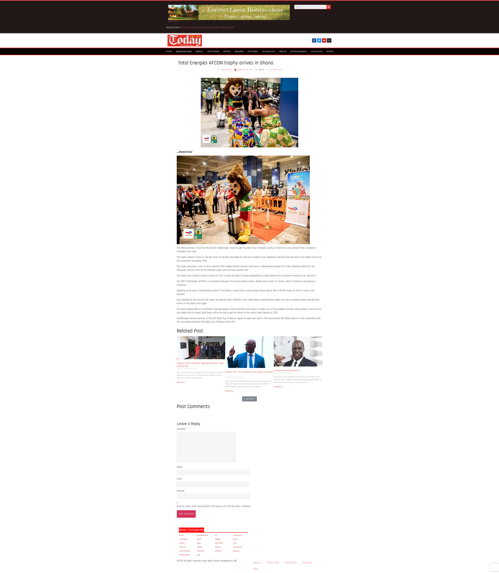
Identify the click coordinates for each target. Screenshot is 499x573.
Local (235, 543)
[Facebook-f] (314, 40)
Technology (268, 51)
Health (283, 51)
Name (179, 467)
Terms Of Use (291, 562)
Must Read (219, 543)
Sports (227, 51)
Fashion (218, 547)
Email (179, 478)
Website (180, 490)
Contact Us (307, 562)
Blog (198, 555)
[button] (249, 398)
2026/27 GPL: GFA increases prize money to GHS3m (249, 373)
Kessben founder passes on (287, 370)
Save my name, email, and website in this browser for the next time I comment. (214, 506)
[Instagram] (329, 40)
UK (216, 535)
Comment (182, 429)
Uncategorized (202, 535)
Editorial (253, 51)
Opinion (182, 543)
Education (316, 51)
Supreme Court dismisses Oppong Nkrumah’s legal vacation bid (200, 365)
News (199, 543)
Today (168, 51)
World (199, 51)
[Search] (328, 7)
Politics (235, 539)
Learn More (173, 21)
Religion (218, 539)
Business (239, 51)
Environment (237, 547)
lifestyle (182, 547)
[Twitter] (319, 40)
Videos (330, 51)
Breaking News (184, 51)
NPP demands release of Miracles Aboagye (202, 27)
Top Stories (213, 51)
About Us (257, 562)
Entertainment (298, 51)
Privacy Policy (273, 562)
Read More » (181, 382)
